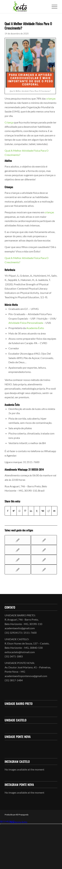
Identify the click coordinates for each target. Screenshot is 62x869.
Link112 (4, 821)
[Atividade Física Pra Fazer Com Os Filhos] (17, 569)
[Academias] (44, 560)
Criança (9, 122)
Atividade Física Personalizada (25, 322)
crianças (51, 98)
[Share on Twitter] (13, 510)
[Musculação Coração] (44, 569)
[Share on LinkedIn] (31, 510)
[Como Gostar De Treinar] (17, 560)
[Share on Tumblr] (37, 510)
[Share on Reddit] (48, 510)
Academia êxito (18, 821)
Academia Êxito (35, 327)
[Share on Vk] (42, 510)
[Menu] (52, 6)
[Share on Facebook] (8, 510)
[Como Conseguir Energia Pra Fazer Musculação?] (44, 540)
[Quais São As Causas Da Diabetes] (17, 540)
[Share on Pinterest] (25, 510)
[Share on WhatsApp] (19, 510)
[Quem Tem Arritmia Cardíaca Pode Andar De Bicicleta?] (17, 550)
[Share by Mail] (54, 510)
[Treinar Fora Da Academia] (44, 550)
